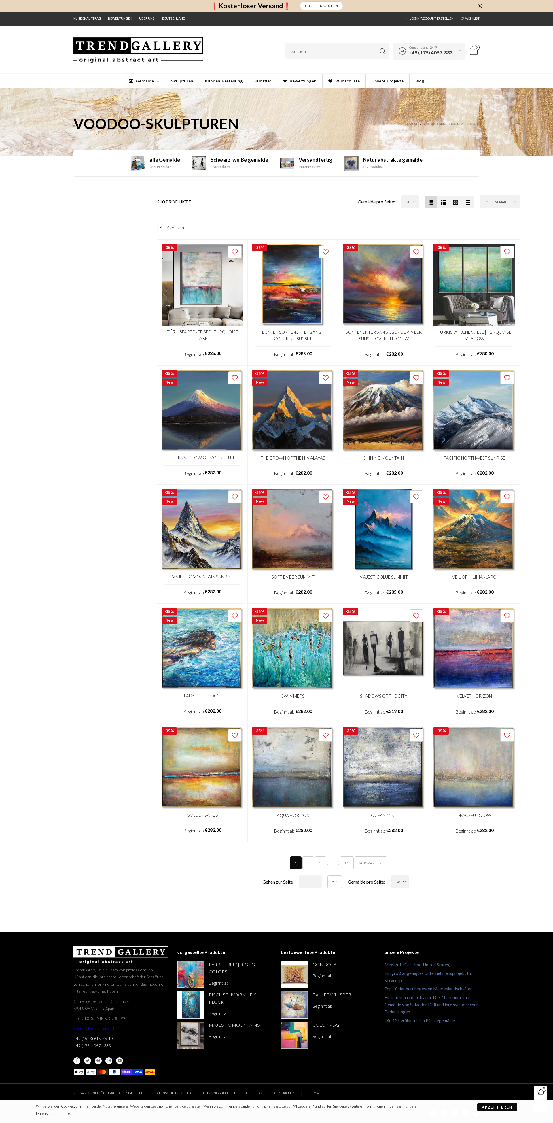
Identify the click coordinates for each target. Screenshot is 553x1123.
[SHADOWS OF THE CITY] (384, 649)
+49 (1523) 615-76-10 (93, 1038)
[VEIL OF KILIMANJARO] (474, 530)
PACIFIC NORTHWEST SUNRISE (474, 457)
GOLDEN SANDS (202, 815)
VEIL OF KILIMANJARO (474, 577)
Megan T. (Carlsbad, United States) (417, 964)
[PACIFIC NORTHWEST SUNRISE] (474, 411)
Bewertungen (120, 18)
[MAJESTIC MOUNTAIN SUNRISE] (202, 530)
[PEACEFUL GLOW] (474, 768)
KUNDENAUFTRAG (87, 18)
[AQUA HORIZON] (293, 768)
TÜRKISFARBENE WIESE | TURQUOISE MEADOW (474, 335)
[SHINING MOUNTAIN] (384, 411)
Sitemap (314, 1093)
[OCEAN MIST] (384, 768)
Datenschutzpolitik (173, 1093)
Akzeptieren (497, 1107)
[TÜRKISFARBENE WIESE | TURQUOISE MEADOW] (474, 285)
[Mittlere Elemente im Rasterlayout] (431, 202)
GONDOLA (324, 964)
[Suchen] (382, 51)
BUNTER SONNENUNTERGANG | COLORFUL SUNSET (293, 335)
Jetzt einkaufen (321, 5)
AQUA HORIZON (293, 815)
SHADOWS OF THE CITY (383, 696)
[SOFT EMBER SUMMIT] (293, 530)
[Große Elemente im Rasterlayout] (443, 202)
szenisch (175, 227)
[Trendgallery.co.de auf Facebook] (76, 1060)
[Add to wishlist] (235, 252)
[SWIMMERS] (293, 649)
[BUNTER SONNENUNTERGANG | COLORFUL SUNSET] (293, 285)
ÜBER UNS (146, 18)
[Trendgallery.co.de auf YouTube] (119, 1060)
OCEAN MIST (384, 815)
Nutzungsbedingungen (224, 1093)
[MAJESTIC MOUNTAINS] (190, 1035)
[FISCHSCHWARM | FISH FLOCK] (190, 1005)
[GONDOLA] (294, 974)
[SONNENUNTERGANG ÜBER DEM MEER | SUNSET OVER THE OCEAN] (384, 285)
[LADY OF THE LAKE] (202, 649)
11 (346, 863)
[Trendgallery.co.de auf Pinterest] (98, 1060)
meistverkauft (498, 202)
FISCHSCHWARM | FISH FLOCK (234, 998)
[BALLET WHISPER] (294, 1005)
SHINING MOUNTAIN (383, 457)
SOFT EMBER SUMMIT (293, 577)
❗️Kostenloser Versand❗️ (250, 6)
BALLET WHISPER (332, 994)
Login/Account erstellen (432, 18)
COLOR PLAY (326, 1025)
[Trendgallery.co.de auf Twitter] (87, 1060)
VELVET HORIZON (474, 696)
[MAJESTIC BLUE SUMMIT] (384, 530)
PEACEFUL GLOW (474, 815)
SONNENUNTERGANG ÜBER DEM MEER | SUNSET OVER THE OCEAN (384, 335)
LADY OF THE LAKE (202, 695)
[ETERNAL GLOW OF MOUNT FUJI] (202, 411)
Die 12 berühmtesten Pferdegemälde (420, 1020)
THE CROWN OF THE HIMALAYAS (293, 457)
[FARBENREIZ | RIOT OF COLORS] (190, 974)
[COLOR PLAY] (294, 1035)
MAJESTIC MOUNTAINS (234, 1025)
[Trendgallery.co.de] (138, 50)
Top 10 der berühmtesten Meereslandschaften (429, 988)
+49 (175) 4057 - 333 (92, 1045)
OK (334, 882)
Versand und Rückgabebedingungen (108, 1093)
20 (408, 202)
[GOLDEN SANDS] (202, 768)
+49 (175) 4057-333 (431, 53)
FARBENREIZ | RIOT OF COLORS (233, 968)
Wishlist (472, 18)
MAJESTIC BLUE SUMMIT (383, 577)
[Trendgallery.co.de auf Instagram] (108, 1060)
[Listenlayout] (468, 202)
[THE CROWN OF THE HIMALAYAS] (293, 411)
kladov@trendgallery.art (94, 1028)
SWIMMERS (292, 696)
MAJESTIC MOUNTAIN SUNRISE (202, 576)
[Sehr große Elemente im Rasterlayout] (455, 202)
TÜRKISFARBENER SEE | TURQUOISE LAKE (202, 335)
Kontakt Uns (285, 1093)
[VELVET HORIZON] (474, 649)
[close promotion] (479, 6)
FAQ (260, 1093)
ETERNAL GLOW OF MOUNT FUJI (202, 457)
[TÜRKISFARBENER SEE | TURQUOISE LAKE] (202, 285)
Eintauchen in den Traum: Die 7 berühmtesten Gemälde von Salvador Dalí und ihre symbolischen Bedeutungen (432, 1004)
